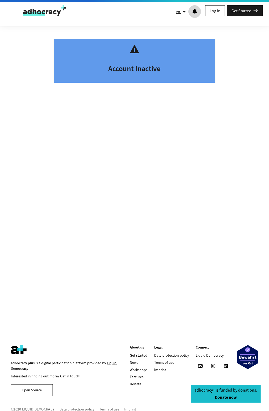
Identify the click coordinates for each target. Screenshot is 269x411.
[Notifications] (194, 11)
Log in (215, 10)
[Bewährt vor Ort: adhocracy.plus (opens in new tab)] (247, 357)
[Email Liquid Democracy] (200, 366)
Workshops (138, 369)
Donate (135, 384)
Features (136, 377)
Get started (138, 355)
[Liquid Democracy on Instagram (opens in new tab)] (213, 366)
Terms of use (164, 362)
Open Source (32, 390)
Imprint (160, 369)
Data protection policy (171, 355)
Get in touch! (70, 376)
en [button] (178, 11)
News (134, 362)
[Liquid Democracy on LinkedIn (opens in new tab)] (225, 366)
